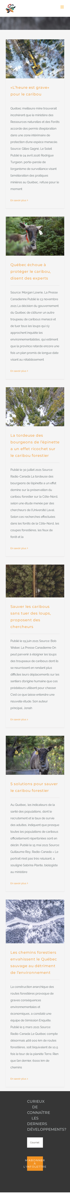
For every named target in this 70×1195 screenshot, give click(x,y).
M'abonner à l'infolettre (35, 1163)
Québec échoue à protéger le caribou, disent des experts (30, 271)
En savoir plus (18, 200)
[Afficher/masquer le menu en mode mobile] (62, 7)
